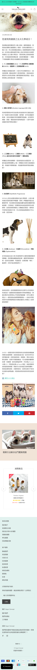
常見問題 (5, 555)
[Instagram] (7, 636)
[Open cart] (34, 9)
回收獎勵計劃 (6, 541)
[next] (33, 489)
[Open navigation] (2, 9)
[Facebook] (3, 636)
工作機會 (5, 620)
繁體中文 (17, 644)
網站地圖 (5, 580)
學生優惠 (5, 538)
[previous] (4, 489)
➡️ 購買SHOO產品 (8, 378)
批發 (3, 577)
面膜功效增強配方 (18, 498)
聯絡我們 (5, 551)
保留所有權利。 (18, 651)
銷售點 (4, 574)
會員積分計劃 (6, 528)
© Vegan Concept (18, 648)
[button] (32, 665)
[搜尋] (31, 9)
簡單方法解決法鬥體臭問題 (15, 452)
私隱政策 (5, 567)
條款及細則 (5, 571)
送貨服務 (5, 561)
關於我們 (5, 613)
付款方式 (5, 558)
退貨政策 (5, 564)
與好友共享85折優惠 (8, 531)
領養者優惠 (5, 535)
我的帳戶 (5, 525)
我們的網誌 (5, 616)
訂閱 (6, 602)
